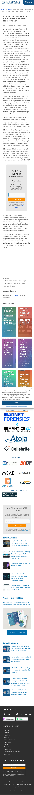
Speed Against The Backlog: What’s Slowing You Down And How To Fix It (9, 373)
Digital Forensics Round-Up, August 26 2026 (9, 346)
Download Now (17, 632)
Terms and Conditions (17, 782)
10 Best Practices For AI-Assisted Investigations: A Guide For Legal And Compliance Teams (25, 339)
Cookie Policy (8, 784)
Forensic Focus (9, 331)
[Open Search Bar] (21, 2)
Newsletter (7, 735)
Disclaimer (17, 787)
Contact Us (7, 747)
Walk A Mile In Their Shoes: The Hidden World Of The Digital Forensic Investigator (9, 307)
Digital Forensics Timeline (12, 751)
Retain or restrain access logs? (15, 281)
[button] (31, 389)
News (10, 9)
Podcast (6, 737)
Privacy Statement (22, 406)
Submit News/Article (10, 740)
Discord (6, 732)
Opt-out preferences (11, 406)
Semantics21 (26, 332)
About (6, 744)
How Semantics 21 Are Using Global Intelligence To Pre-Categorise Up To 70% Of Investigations (25, 307)
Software (7, 754)
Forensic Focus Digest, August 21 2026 (24, 380)
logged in (15, 295)
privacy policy (25, 530)
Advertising (7, 742)
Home (3, 9)
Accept (17, 403)
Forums (6, 730)
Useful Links (7, 749)
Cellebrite (25, 363)
